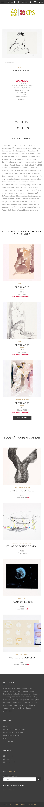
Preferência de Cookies (13, 735)
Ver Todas (22, 418)
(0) (41, 2)
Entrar (25, 2)
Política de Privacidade (13, 732)
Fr (21, 2)
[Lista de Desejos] (35, 2)
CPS (10, 771)
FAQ (4, 738)
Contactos (8, 741)
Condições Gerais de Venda (15, 729)
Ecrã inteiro (9, 63)
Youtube (9, 759)
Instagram (10, 762)
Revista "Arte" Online (14, 785)
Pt (8, 2)
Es (16, 2)
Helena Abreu (22, 70)
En (12, 2)
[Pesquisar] (31, 2)
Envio (5, 726)
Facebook (9, 756)
